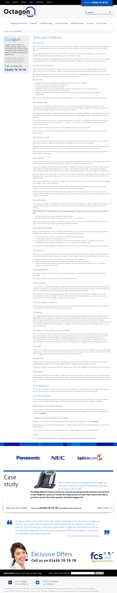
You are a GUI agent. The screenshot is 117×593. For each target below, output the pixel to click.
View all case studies (17, 507)
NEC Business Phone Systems (49, 591)
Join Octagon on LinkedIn (21, 582)
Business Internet (35, 591)
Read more (103, 507)
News (31, 2)
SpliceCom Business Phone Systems (68, 591)
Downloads (39, 2)
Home (7, 2)
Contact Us (49, 2)
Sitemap (27, 591)
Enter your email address (59, 573)
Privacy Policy (19, 591)
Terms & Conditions (9, 591)
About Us (15, 2)
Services (23, 2)
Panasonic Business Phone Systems (89, 591)
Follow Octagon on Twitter (50, 582)
